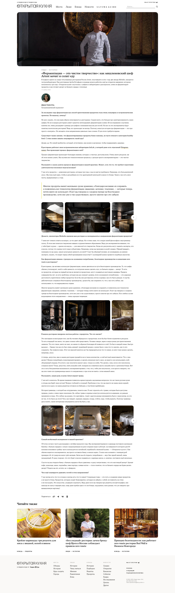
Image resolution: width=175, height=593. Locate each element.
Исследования (109, 580)
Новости (89, 7)
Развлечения (75, 574)
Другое (106, 585)
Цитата (106, 583)
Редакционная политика (134, 573)
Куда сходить (58, 571)
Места (59, 7)
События (106, 574)
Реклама (129, 568)
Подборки (91, 569)
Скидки (106, 566)
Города (56, 574)
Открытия (107, 569)
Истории (53, 70)
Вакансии (107, 571)
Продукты (91, 574)
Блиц (72, 577)
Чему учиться (75, 569)
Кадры (105, 577)
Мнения (73, 571)
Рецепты (28, 551)
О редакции (130, 570)
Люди (68, 7)
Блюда (78, 7)
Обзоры (56, 566)
